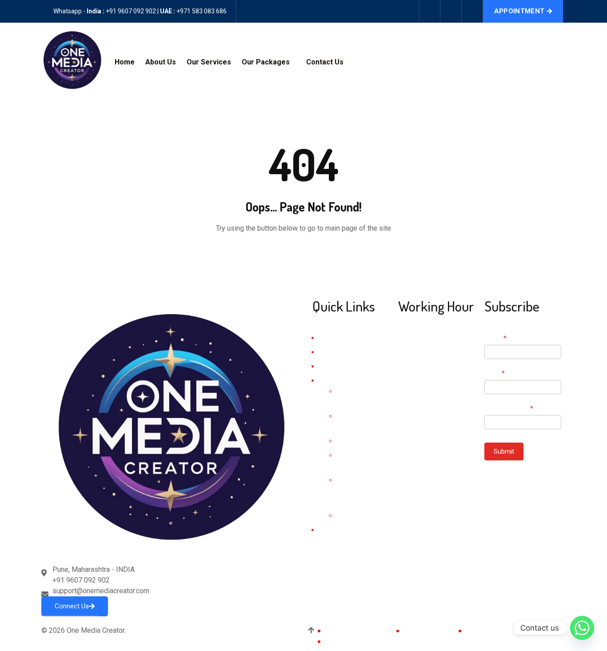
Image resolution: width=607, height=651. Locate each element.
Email (494, 373)
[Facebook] (429, 11)
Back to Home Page (303, 255)
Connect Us (72, 606)
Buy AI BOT (353, 516)
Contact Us (324, 62)
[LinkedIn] (436, 454)
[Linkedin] (472, 11)
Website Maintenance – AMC (358, 491)
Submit (504, 451)
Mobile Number (508, 408)
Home (125, 62)
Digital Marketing (360, 441)
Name (495, 338)
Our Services (209, 62)
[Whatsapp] (582, 628)
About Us (160, 62)
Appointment (519, 11)
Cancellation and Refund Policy (374, 641)
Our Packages (266, 62)
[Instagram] (451, 11)
